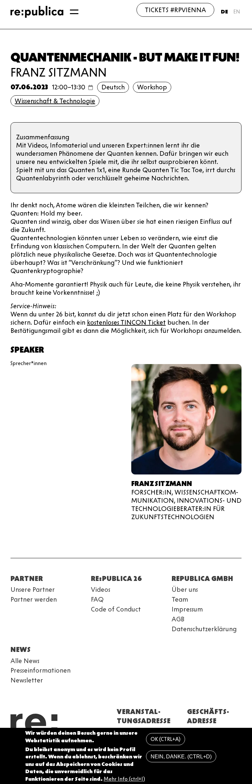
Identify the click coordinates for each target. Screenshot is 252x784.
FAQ (97, 599)
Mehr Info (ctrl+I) (124, 779)
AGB (178, 619)
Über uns (185, 589)
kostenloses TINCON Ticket (126, 322)
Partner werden (33, 599)
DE (224, 12)
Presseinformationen (40, 670)
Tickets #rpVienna (175, 10)
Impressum (187, 609)
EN (236, 12)
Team (180, 599)
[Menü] (74, 12)
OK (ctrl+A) (165, 739)
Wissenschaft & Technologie (55, 101)
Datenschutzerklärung (204, 629)
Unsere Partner (32, 589)
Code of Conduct (116, 609)
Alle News (24, 661)
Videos (100, 589)
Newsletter (26, 680)
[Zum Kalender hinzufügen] (90, 87)
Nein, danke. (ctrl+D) (181, 756)
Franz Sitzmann (58, 72)
